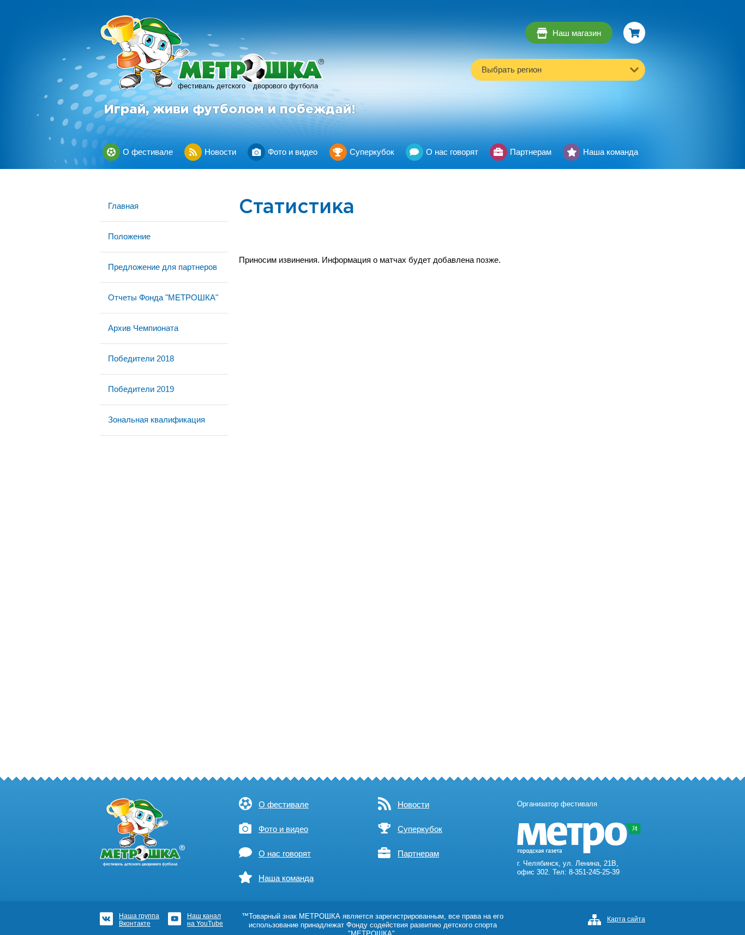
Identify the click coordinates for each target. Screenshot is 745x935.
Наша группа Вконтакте (139, 919)
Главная (123, 205)
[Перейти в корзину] (634, 33)
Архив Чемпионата (143, 328)
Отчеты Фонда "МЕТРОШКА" (163, 297)
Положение (129, 236)
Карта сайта (626, 919)
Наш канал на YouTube (205, 919)
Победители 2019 (141, 389)
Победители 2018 (141, 358)
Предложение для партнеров (162, 267)
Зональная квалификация (156, 419)
